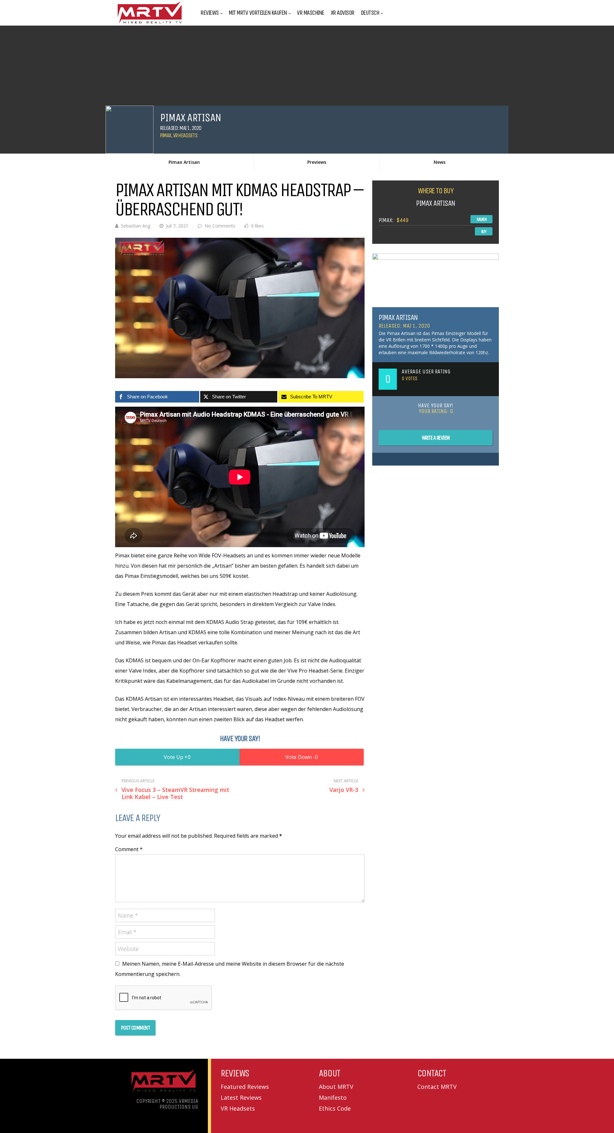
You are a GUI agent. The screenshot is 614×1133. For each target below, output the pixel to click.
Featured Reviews (245, 1086)
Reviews (210, 13)
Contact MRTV (437, 1086)
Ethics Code (335, 1108)
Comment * (129, 849)
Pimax (165, 135)
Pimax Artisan (184, 162)
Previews (316, 162)
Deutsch (370, 13)
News (439, 162)
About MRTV (336, 1086)
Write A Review (436, 437)
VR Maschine (310, 13)
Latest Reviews (241, 1097)
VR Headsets (185, 135)
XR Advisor (342, 13)
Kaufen (481, 219)
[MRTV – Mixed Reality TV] (150, 24)
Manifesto (333, 1097)
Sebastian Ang (135, 226)
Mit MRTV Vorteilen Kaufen (258, 13)
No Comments (220, 226)
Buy (483, 231)
